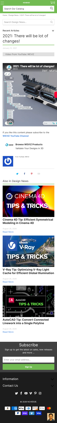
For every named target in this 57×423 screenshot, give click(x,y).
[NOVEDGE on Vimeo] (31, 393)
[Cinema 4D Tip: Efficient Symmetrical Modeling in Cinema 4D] (28, 201)
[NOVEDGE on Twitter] (17, 393)
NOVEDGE (31, 402)
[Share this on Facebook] (24, 174)
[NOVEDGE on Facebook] (21, 393)
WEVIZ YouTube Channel (16, 136)
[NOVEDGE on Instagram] (40, 393)
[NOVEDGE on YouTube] (26, 393)
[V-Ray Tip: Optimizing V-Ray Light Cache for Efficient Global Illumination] (28, 251)
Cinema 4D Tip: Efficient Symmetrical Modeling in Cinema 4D (28, 221)
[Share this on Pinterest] (32, 174)
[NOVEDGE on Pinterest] (36, 393)
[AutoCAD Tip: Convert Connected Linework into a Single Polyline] (28, 301)
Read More (8, 231)
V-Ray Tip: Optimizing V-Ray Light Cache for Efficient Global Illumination (28, 271)
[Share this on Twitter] (17, 174)
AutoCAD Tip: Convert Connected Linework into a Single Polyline (26, 321)
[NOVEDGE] (26, 2)
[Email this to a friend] (39, 174)
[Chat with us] (51, 417)
